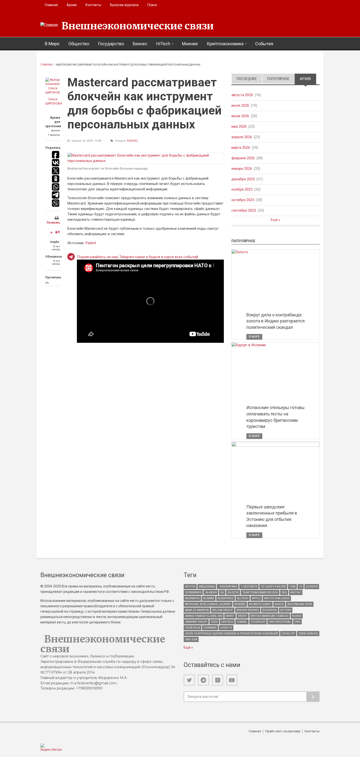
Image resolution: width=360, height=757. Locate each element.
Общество (78, 43)
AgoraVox (192, 598)
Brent (230, 616)
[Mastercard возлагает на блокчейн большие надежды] (145, 158)
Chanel (242, 621)
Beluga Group (222, 610)
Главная (51, 5)
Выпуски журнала (124, 5)
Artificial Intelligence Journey (208, 604)
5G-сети (233, 592)
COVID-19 (226, 627)
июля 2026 (240, 105)
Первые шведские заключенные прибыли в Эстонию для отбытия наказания (271, 516)
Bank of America (197, 610)
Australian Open (300, 604)
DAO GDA (191, 639)
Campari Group (196, 621)
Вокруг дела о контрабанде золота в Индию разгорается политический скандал (275, 321)
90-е (284, 592)
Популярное (278, 79)
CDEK (214, 621)
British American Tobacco (269, 616)
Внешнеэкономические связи (137, 26)
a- (51, 232)
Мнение (190, 43)
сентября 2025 (243, 210)
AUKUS (279, 604)
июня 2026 (240, 116)
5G (222, 592)
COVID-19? (288, 633)
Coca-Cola (192, 627)
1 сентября (249, 586)
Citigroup (258, 621)
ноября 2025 (241, 189)
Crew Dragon (308, 633)
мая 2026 (239, 126)
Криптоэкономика (225, 43)
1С (300, 586)
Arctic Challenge (276, 598)
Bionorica (270, 610)
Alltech (242, 598)
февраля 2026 (243, 158)
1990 (292, 586)
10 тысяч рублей (273, 586)
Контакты (93, 5)
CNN (297, 621)
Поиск (152, 5)
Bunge (296, 616)
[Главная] (49, 25)
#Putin (190, 586)
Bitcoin (285, 610)
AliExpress (225, 598)
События (264, 43)
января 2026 (241, 168)
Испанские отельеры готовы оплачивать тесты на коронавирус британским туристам (275, 417)
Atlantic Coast (260, 604)
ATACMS (240, 604)
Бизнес (140, 43)
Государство (111, 43)
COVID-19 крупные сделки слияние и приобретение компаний (231, 633)
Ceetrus (227, 621)
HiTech (163, 43)
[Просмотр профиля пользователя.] (52, 86)
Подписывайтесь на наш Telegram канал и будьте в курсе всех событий (137, 257)
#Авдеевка (207, 586)
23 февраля (193, 592)
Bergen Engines (248, 610)
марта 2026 (240, 147)
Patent (90, 243)
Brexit (242, 616)
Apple (256, 598)
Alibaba (208, 598)
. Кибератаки (227, 586)
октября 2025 (242, 200)
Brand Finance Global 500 (203, 616)
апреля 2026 (241, 137)
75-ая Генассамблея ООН (260, 592)
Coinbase (210, 627)
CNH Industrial (280, 621)
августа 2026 (242, 95)
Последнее (247, 79)
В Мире (52, 43)
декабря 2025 (243, 179)
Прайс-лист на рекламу (282, 731)
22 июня (312, 586)
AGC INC (295, 592)
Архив (72, 5)
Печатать (53, 222)
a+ (57, 231)
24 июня (211, 592)
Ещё (274, 220)
